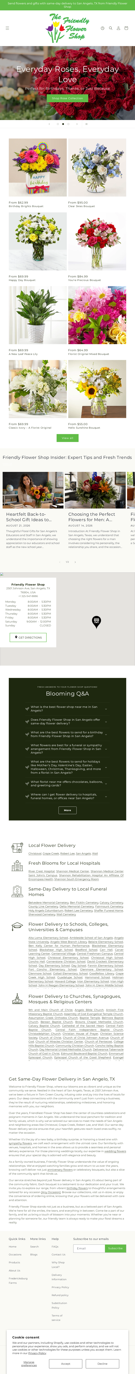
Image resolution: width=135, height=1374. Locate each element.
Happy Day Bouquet (22, 280)
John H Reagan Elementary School (61, 985)
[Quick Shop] (102, 28)
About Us (14, 1270)
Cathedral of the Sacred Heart (83, 1025)
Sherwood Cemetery (41, 914)
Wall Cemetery (66, 914)
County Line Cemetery (43, 906)
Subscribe (115, 1248)
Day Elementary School (54, 965)
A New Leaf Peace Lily (23, 354)
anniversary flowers (60, 1169)
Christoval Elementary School (68, 957)
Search (34, 1246)
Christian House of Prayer (80, 1033)
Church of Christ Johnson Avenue (85, 1037)
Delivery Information (59, 1277)
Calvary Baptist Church (44, 1025)
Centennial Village (64, 953)
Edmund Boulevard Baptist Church (84, 1053)
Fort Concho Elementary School (52, 969)
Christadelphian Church (44, 1033)
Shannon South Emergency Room (76, 879)
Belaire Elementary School (105, 941)
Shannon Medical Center (72, 871)
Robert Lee (67, 853)
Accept (65, 1363)
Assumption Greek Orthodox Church (53, 1017)
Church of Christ (50, 1037)
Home (12, 1246)
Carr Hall (106, 949)
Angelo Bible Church (89, 1010)
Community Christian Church (75, 1045)
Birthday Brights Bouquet (26, 206)
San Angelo (83, 853)
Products (14, 1262)
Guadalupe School (69, 977)
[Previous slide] (49, 124)
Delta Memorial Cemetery (77, 906)
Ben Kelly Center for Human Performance (58, 945)
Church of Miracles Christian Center (59, 1041)
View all (67, 438)
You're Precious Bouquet (84, 280)
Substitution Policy (59, 1305)
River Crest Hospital (41, 871)
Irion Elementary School (93, 981)
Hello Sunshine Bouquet (84, 427)
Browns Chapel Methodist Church (99, 1022)
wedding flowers (115, 1151)
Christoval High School (107, 957)
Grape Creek (51, 853)
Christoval (34, 853)
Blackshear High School (56, 949)
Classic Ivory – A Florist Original (30, 427)
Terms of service (57, 1318)
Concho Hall (36, 961)
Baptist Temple (90, 1017)
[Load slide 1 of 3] (57, 124)
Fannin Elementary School (105, 965)
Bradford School (86, 949)
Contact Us (58, 1254)
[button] (7, 28)
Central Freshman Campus (95, 953)
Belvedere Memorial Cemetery (48, 902)
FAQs (55, 1246)
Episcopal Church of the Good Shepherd (82, 1057)
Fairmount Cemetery (109, 906)
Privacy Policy (37, 1353)
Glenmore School (39, 973)
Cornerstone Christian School (65, 961)
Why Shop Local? (58, 1264)
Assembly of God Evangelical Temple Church (93, 1014)
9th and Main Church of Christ (50, 1010)
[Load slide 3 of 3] (68, 124)
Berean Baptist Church (57, 1022)
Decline (102, 1363)
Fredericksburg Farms (18, 1280)
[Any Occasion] (51, 1192)
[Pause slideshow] (86, 124)
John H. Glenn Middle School (104, 985)
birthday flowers (77, 1188)
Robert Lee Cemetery (79, 910)
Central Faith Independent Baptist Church (89, 1029)
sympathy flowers (20, 1143)
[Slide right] (75, 562)
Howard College (65, 981)
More (67, 810)
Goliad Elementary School (70, 973)
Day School (78, 965)
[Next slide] (77, 124)
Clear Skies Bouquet (81, 206)
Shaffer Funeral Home (108, 910)
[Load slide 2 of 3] (63, 124)
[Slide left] (60, 562)
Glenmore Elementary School (101, 969)
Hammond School (97, 977)
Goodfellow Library (101, 973)
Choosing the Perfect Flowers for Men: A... (91, 517)
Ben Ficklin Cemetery (84, 902)
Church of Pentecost (98, 1041)
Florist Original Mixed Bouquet (88, 354)
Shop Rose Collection (67, 98)
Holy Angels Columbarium (45, 910)
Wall (95, 853)
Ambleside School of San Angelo (91, 937)
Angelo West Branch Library (68, 941)
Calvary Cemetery (111, 902)
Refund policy (60, 1295)
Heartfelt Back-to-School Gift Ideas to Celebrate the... (27, 517)
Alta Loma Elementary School (48, 937)
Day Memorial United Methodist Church (65, 1049)
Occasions (15, 1254)
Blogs (33, 1254)
